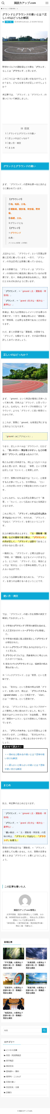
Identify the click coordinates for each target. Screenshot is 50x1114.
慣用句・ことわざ (13, 1077)
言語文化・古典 (12, 1087)
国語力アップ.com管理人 (25, 910)
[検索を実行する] (44, 1030)
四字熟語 (9, 1061)
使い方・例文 (14, 143)
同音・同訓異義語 (13, 1055)
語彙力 (9, 1092)
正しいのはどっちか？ (18, 138)
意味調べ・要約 (12, 1071)
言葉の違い (9, 22)
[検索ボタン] (3, 3)
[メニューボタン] (47, 3)
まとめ (11, 148)
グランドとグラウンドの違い (22, 133)
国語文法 (9, 1066)
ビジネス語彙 (11, 1050)
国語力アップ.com (25, 3)
